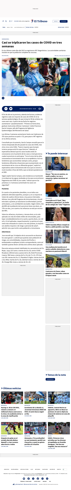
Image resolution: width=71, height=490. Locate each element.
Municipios (49, 172)
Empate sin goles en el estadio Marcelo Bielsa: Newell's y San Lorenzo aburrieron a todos (9, 441)
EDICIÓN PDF (52, 469)
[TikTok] (28, 479)
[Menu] (3, 21)
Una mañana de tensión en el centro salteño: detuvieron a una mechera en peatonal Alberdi (57, 249)
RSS (50, 481)
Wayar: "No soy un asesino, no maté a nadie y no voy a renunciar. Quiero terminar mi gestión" (57, 177)
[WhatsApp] (42, 479)
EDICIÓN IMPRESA (14, 469)
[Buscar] (6, 21)
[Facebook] (38, 479)
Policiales (49, 198)
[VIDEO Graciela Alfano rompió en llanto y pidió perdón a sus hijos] (58, 214)
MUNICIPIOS (6, 469)
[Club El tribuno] (65, 469)
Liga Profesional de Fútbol (14, 27)
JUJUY (31, 469)
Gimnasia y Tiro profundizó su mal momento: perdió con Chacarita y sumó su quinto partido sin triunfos (34, 441)
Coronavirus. (5, 39)
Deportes (4, 405)
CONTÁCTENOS (37, 481)
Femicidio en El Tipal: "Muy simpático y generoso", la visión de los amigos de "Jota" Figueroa (58, 202)
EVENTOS (59, 469)
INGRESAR (56, 21)
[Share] (3, 98)
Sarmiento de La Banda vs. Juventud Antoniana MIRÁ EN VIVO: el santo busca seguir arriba (35, 410)
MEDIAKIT (45, 481)
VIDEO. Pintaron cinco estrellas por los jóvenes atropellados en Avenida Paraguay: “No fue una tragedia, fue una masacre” (58, 442)
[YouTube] (24, 479)
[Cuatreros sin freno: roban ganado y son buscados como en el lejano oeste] (58, 261)
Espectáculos (50, 222)
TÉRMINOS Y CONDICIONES (25, 481)
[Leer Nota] (6, 109)
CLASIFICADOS (45, 469)
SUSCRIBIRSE (63, 21)
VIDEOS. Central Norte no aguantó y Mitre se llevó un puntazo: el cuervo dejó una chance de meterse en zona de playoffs (59, 411)
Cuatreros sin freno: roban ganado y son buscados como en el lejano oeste (57, 273)
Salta (50, 436)
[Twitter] (33, 479)
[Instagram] (47, 479)
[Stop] (10, 109)
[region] (23, 280)
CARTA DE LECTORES (24, 469)
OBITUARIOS (37, 469)
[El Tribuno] (39, 21)
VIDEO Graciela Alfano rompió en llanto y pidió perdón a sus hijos (57, 226)
